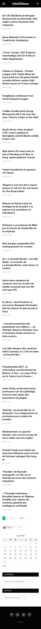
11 (10, 551)
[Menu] (3, 3)
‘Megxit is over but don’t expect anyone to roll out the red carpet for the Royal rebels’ (20, 188)
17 (5, 554)
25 (10, 558)
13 (20, 551)
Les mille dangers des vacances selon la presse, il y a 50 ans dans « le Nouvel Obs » (20, 351)
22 (31, 554)
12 (15, 551)
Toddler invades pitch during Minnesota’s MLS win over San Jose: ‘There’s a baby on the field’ (20, 114)
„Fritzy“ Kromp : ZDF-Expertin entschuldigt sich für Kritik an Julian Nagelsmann (18, 55)
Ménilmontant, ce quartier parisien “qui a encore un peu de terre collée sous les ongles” (19, 434)
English (9, 527)
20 (21, 554)
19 (15, 554)
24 (5, 558)
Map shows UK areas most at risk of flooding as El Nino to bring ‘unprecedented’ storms (18, 154)
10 (5, 551)
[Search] (37, 3)
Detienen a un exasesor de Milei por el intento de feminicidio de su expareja (19, 228)
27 (21, 558)
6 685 (21, 518)
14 (26, 551)
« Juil (4, 566)
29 (31, 558)
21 (26, 554)
